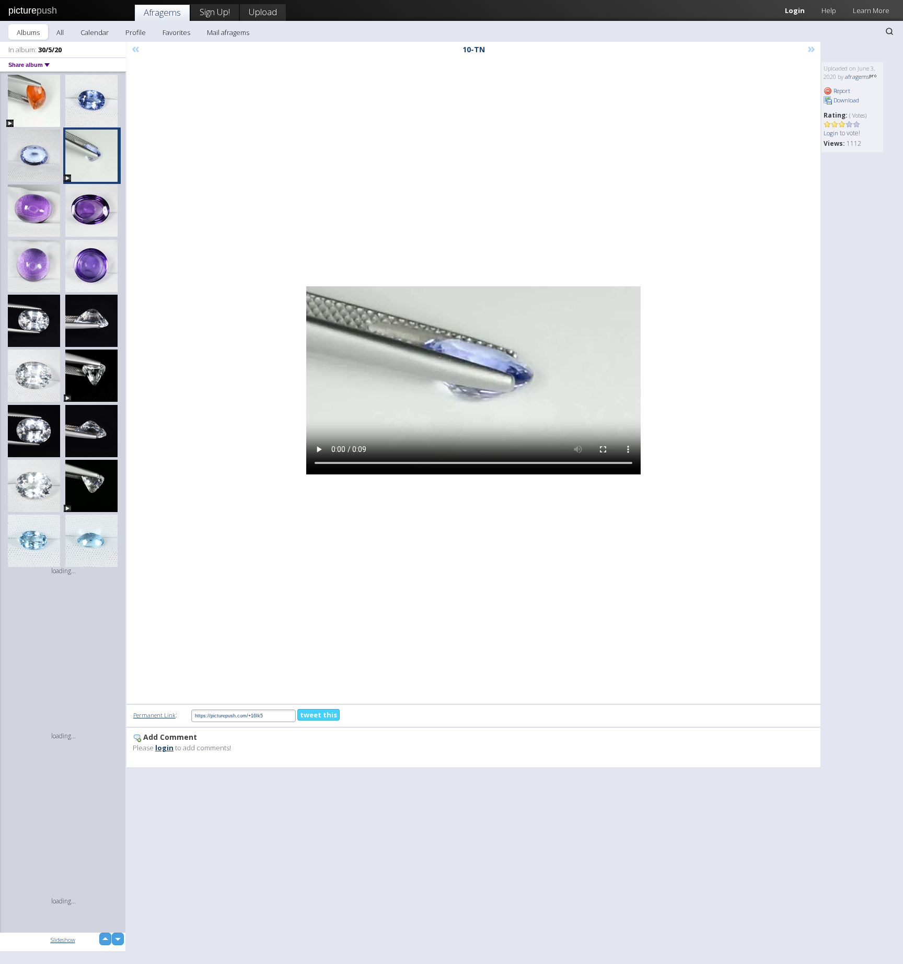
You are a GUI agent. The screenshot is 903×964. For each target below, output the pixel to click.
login (164, 747)
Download (845, 100)
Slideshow (63, 940)
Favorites (176, 32)
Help (828, 10)
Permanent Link (154, 715)
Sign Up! (215, 12)
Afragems (162, 12)
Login (795, 10)
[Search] (889, 31)
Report (841, 91)
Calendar (94, 32)
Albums (28, 32)
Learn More (871, 10)
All (60, 32)
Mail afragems (228, 32)
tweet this (318, 714)
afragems (857, 76)
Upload (263, 12)
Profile (135, 32)
